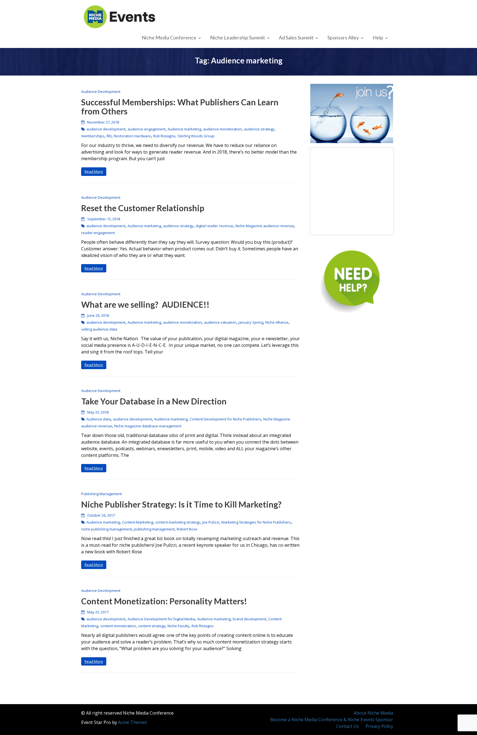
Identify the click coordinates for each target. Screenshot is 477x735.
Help (378, 37)
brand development (249, 618)
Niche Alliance (276, 322)
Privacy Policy (379, 726)
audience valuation (220, 322)
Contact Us (347, 726)
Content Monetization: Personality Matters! (164, 601)
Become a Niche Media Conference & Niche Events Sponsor (331, 720)
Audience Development (100, 91)
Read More (93, 171)
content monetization (118, 625)
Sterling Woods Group (195, 135)
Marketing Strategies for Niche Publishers (256, 522)
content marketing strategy (177, 522)
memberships (92, 135)
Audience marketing (184, 129)
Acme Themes (132, 722)
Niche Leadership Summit (237, 37)
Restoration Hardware (132, 135)
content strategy (151, 625)
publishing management (154, 529)
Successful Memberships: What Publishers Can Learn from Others (180, 106)
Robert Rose (187, 529)
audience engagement (146, 129)
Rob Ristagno (164, 135)
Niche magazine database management (147, 425)
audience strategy (259, 129)
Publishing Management (101, 493)
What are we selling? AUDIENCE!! (145, 304)
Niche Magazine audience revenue (264, 225)
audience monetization (222, 129)
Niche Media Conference (169, 37)
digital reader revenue (214, 225)
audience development (105, 129)
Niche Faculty (178, 625)
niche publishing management (106, 529)
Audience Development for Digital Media (161, 618)
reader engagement (98, 232)
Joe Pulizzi (210, 522)
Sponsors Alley (343, 37)
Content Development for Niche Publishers (225, 419)
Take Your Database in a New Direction (154, 401)
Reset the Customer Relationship (142, 208)
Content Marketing (137, 522)
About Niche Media (373, 713)
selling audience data (99, 329)
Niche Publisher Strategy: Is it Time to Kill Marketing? (181, 504)
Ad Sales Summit (296, 37)
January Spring (251, 322)
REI (109, 135)
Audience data (98, 419)
